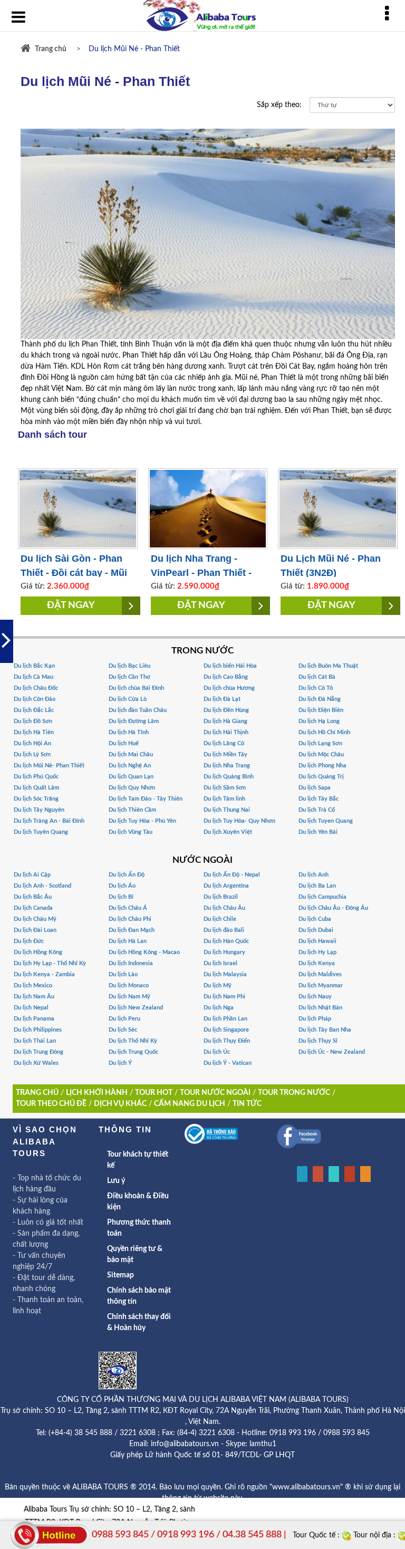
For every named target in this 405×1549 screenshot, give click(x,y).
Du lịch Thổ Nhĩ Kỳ (133, 1041)
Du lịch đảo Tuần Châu (138, 710)
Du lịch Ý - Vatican (228, 1063)
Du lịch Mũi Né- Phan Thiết (49, 765)
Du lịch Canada (33, 908)
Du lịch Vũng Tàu (130, 832)
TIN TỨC (247, 1104)
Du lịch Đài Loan (35, 930)
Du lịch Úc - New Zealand (331, 1052)
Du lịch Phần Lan (225, 1019)
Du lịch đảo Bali (224, 930)
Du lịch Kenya (316, 963)
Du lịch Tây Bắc (318, 799)
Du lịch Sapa (314, 788)
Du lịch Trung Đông (38, 1052)
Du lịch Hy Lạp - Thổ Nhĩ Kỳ (50, 963)
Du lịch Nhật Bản (320, 1008)
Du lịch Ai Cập (32, 875)
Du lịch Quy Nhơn (132, 788)
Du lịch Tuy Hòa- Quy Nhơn (239, 821)
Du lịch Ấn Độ (126, 875)
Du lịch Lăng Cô (224, 743)
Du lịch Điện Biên (320, 710)
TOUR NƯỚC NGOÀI (215, 1092)
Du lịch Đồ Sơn (33, 721)
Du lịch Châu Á (128, 908)
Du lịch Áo (122, 886)
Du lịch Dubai (315, 930)
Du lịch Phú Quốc (36, 777)
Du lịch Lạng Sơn (320, 743)
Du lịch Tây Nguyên (39, 810)
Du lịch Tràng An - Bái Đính (49, 821)
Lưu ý (116, 1181)
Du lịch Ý (120, 1063)
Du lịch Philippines (38, 1030)
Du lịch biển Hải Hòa (230, 666)
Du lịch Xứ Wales (36, 1063)
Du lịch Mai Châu (131, 754)
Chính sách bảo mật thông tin (139, 1296)
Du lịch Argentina (226, 886)
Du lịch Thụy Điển (227, 1041)
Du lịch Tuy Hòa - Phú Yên (142, 821)
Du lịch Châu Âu (224, 908)
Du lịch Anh (313, 875)
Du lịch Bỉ (121, 897)
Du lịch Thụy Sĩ (318, 1041)
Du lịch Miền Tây (225, 754)
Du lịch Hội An (32, 743)
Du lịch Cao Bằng (226, 677)
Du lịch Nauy (315, 996)
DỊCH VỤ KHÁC (120, 1104)
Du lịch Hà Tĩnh (129, 732)
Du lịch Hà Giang (225, 721)
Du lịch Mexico (33, 985)
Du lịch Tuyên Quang (41, 832)
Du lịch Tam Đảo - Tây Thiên (145, 799)
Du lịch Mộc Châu (321, 754)
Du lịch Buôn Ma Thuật (328, 666)
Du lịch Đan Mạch (132, 930)
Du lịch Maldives (320, 974)
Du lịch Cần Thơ (129, 677)
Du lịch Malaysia (225, 974)
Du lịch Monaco (129, 985)
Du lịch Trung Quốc (133, 1052)
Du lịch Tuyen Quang (325, 821)
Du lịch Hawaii (317, 941)
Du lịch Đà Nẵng (319, 699)
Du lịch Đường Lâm (134, 721)
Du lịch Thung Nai (227, 810)
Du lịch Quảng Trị (321, 777)
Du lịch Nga (219, 1008)
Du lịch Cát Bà (316, 677)
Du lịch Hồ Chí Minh (324, 732)
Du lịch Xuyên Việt (228, 832)
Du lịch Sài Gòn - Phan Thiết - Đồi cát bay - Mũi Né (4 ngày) (74, 572)
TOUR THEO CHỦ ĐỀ (51, 1104)
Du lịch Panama (34, 1019)
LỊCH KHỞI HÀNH (97, 1092)
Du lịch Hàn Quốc (226, 941)
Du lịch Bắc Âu (33, 897)
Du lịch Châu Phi (130, 919)
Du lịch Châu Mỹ (35, 919)
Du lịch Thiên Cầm (132, 810)
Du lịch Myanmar (320, 985)
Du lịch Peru (124, 1019)
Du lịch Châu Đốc (36, 688)
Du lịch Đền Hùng (226, 710)
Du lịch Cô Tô (315, 688)
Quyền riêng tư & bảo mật (134, 1254)
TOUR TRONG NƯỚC (294, 1092)
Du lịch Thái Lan (35, 1041)
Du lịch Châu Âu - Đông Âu (333, 908)
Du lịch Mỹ (218, 985)
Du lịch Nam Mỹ (129, 996)
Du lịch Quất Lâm (36, 788)
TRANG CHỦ (37, 1092)
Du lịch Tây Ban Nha (324, 1030)
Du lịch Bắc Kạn (34, 666)
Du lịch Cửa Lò (128, 699)
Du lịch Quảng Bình (229, 777)
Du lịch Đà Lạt (222, 699)
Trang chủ (50, 49)
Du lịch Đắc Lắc (34, 710)
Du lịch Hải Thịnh (226, 732)
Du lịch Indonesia (131, 963)
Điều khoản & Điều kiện (138, 1201)
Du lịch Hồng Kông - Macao (144, 952)
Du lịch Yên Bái (318, 832)
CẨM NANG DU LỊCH (189, 1104)
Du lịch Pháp (314, 1019)
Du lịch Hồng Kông (38, 952)
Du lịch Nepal (31, 1008)
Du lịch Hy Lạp (317, 952)
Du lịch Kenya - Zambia (44, 974)
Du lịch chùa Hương (229, 688)
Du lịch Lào (123, 974)
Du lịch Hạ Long (319, 721)
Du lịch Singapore (226, 1030)
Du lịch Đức (29, 941)
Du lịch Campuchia (322, 897)
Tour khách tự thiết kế (137, 1160)
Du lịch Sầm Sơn (225, 788)
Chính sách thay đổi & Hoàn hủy (139, 1322)
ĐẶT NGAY (71, 605)
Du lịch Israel (220, 963)
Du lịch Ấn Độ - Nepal (232, 875)
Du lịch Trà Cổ (316, 810)
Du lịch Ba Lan (317, 886)
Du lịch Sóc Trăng (36, 799)
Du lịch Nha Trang (227, 765)
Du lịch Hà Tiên (34, 732)
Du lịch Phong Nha (322, 765)
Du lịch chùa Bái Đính (136, 688)
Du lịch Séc (123, 1030)
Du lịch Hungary (224, 952)
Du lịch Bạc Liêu (129, 666)
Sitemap (120, 1275)
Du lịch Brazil (221, 897)
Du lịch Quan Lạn (131, 777)
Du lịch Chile (220, 919)
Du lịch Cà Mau (33, 677)
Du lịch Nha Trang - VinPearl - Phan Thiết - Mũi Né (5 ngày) (201, 572)
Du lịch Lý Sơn (32, 754)
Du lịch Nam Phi (224, 996)
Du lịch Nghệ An (130, 765)
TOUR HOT (153, 1092)
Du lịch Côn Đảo (34, 699)
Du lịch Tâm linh (224, 799)
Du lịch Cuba (314, 919)
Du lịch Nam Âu (34, 996)
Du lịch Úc (217, 1052)
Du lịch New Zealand (136, 1008)
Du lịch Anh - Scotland (42, 886)
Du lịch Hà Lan (128, 941)
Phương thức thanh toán (139, 1228)
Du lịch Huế (124, 743)
